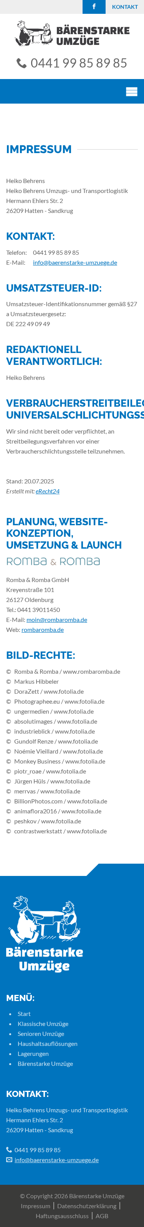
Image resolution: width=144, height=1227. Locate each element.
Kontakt (125, 6)
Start (24, 1013)
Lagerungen (33, 1053)
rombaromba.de (43, 629)
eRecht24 (48, 491)
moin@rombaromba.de (56, 619)
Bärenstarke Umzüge (45, 1063)
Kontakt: (27, 1094)
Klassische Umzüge (43, 1023)
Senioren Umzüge (41, 1033)
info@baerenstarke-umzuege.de (75, 262)
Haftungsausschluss (62, 1215)
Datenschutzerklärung (86, 1205)
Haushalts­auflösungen (48, 1043)
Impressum (35, 1205)
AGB (102, 1215)
